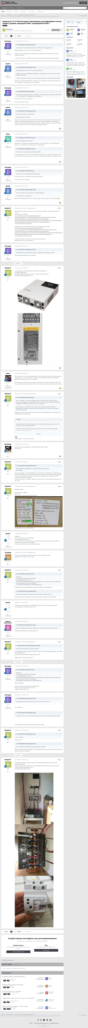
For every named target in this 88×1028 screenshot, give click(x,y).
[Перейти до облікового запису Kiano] (8, 378)
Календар (9, 11)
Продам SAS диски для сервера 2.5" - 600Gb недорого (15, 1006)
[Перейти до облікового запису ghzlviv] (8, 538)
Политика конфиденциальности (41, 1023)
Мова (30, 1023)
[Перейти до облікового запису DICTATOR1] (8, 449)
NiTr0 (8, 134)
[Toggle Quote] (16, 44)
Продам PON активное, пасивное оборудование (13, 976)
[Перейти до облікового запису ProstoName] (46, 992)
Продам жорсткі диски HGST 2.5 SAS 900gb (12, 984)
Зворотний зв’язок (54, 1023)
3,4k (9, 146)
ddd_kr (7, 979)
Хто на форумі (31, 11)
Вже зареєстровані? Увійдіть (70, 2)
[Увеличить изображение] (16, 436)
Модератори (23, 11)
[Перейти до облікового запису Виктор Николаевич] (8, 628)
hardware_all (8, 1000)
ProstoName (8, 992)
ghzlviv (8, 533)
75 (8, 220)
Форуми (3, 11)
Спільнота (4, 8)
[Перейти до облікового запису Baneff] (8, 69)
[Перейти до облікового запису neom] (46, 1007)
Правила (16, 11)
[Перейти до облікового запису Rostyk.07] (3, 30)
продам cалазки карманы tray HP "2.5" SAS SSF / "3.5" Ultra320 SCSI (18, 998)
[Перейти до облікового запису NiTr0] (8, 139)
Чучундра (8, 552)
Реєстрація (83, 2)
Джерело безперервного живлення (24, 30)
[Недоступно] (38, 511)
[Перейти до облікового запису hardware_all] (46, 1000)
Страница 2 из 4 (28, 35)
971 (8, 75)
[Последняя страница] (22, 36)
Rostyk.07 (10, 29)
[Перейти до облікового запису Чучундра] (8, 557)
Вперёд (18, 35)
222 (9, 545)
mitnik (7, 986)
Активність (11, 8)
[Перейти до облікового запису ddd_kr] (46, 978)
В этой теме (79, 7)
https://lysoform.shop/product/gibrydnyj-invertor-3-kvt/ (27, 654)
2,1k (9, 385)
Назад (6, 35)
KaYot (82, 33)
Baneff (8, 63)
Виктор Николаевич (8, 622)
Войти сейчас (46, 950)
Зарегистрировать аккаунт (18, 951)
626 (9, 634)
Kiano (8, 373)
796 (9, 53)
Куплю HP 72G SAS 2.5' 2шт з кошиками (11, 991)
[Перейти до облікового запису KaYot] (78, 34)
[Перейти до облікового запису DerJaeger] (8, 46)
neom (7, 1007)
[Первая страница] (3, 36)
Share (48, 30)
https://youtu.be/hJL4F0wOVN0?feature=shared (26, 495)
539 (9, 564)
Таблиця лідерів (40, 11)
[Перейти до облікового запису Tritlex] (46, 986)
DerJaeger (8, 41)
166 (9, 456)
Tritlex (50, 985)
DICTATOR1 (7, 444)
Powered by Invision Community (44, 1026)
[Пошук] (85, 8)
